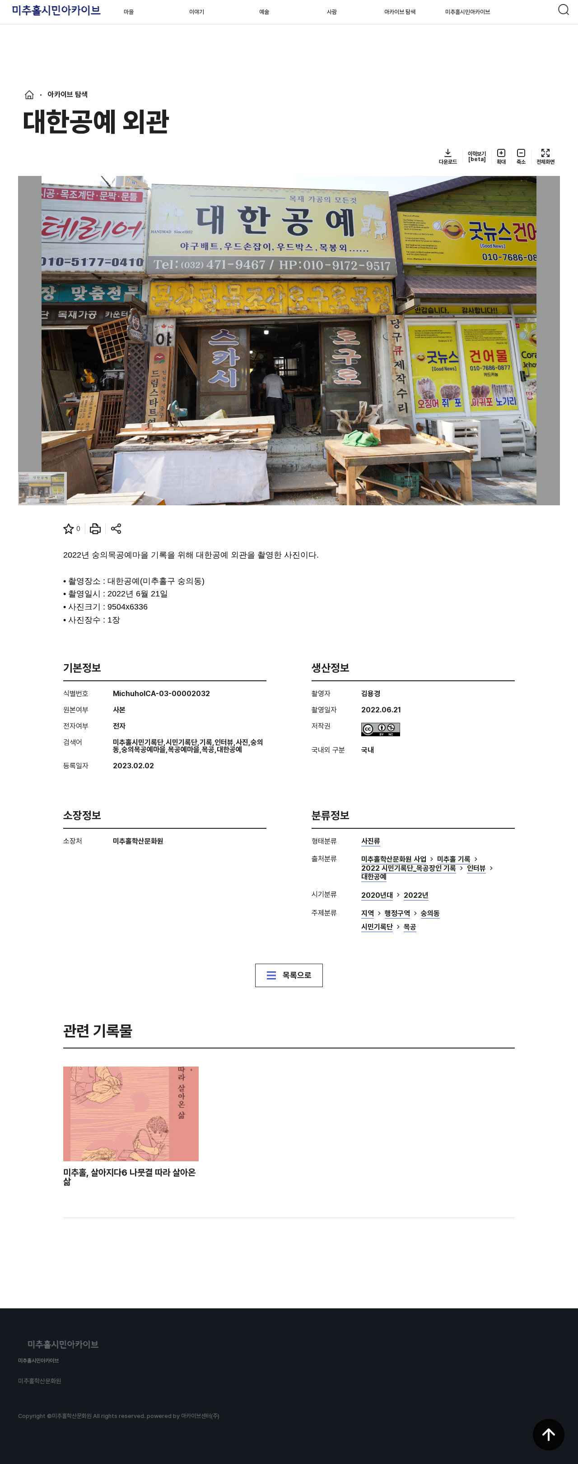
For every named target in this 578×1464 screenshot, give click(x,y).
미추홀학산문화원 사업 (393, 860)
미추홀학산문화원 (39, 1381)
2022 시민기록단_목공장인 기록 (408, 869)
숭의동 (430, 914)
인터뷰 (476, 869)
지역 (367, 914)
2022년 (416, 896)
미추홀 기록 (454, 860)
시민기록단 (377, 927)
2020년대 (377, 896)
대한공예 (374, 877)
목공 (410, 927)
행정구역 (397, 914)
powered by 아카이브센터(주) (183, 1416)
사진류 (370, 841)
